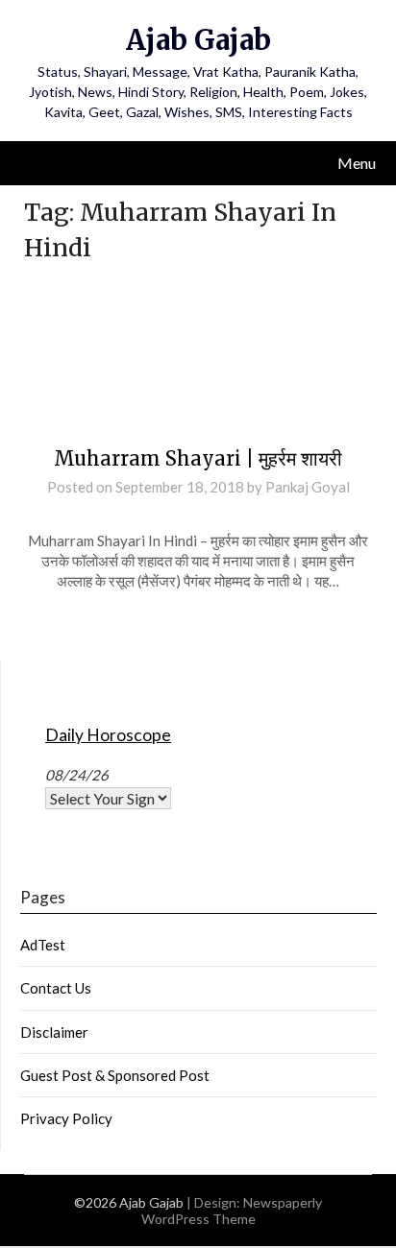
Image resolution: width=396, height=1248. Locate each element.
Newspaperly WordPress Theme (232, 1210)
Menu (356, 163)
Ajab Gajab (198, 40)
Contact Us (55, 987)
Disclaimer (54, 1032)
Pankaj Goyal (307, 486)
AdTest (42, 944)
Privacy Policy (66, 1118)
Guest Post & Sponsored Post (115, 1075)
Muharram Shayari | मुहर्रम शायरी (198, 458)
